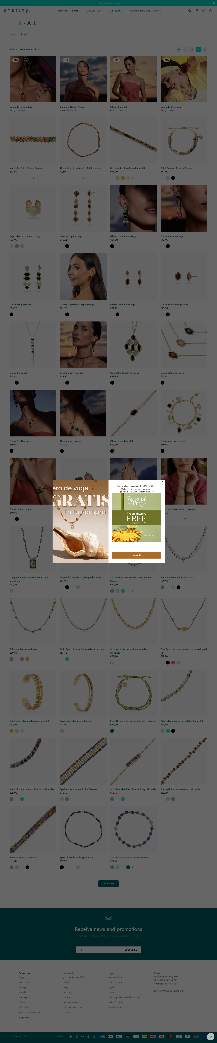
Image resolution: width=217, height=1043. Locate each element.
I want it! (137, 555)
